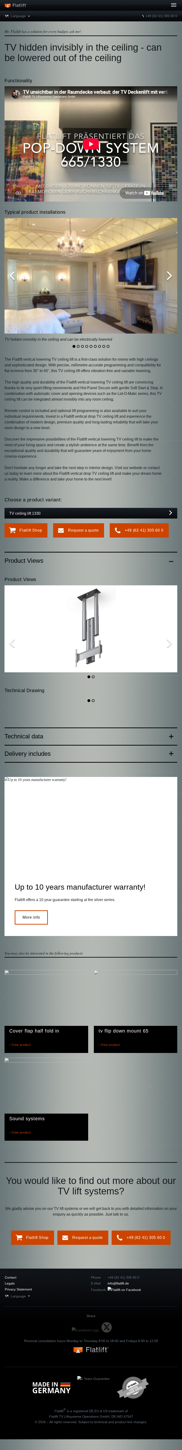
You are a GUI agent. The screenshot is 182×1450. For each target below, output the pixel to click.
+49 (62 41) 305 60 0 (161, 16)
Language (18, 16)
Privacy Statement (18, 1289)
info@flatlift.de (118, 1283)
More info (31, 917)
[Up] (160, 7)
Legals (10, 1283)
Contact (10, 1277)
